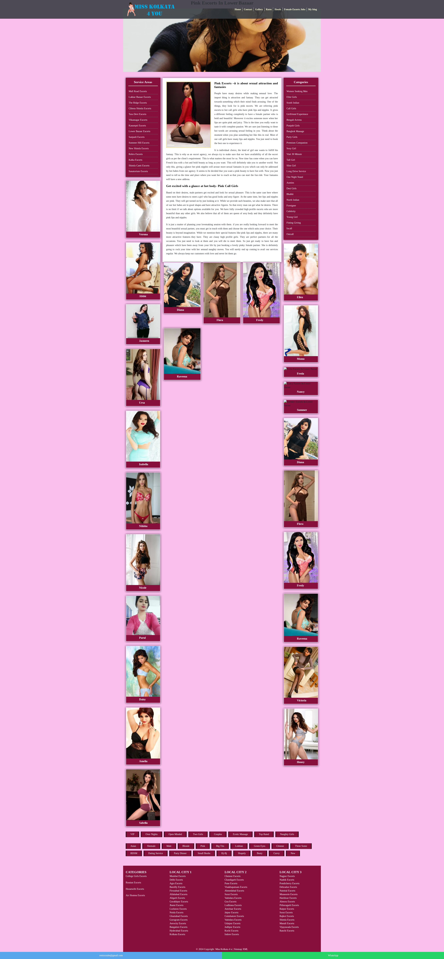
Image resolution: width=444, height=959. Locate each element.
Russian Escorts (133, 882)
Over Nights (151, 834)
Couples (218, 834)
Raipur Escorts (287, 909)
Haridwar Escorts (288, 898)
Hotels (278, 9)
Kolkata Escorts (177, 934)
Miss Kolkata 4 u (223, 949)
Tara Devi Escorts (137, 114)
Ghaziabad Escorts (179, 916)
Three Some (301, 846)
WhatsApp (333, 955)
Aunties (290, 182)
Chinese (280, 846)
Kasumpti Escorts (137, 125)
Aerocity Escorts (178, 923)
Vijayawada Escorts (289, 927)
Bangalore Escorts (178, 927)
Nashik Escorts (287, 879)
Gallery (259, 9)
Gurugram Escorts (178, 919)
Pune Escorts (231, 883)
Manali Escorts (287, 923)
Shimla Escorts (287, 919)
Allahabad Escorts (178, 894)
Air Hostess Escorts (135, 895)
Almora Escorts (287, 901)
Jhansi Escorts (176, 905)
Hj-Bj (224, 853)
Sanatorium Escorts (138, 171)
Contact (248, 9)
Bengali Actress (294, 120)
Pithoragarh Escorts (289, 905)
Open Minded (175, 834)
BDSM (133, 853)
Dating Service (155, 853)
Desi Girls (291, 188)
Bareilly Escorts (177, 887)
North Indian (293, 200)
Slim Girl (291, 165)
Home (238, 9)
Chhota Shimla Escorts (140, 108)
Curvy (277, 853)
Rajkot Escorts (287, 916)
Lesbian (239, 846)
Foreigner (291, 205)
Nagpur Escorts (287, 876)
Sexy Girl (291, 148)
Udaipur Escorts (232, 923)
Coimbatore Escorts (234, 916)
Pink (202, 846)
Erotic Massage (240, 834)
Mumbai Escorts (178, 876)
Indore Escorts (232, 934)
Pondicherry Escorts (289, 883)
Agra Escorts (176, 883)
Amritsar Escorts (233, 909)
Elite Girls (292, 97)
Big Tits (220, 846)
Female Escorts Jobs (294, 9)
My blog (312, 9)
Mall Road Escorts (138, 91)
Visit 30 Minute (294, 154)
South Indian (293, 102)
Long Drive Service (296, 171)
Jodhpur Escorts (232, 927)
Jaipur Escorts (231, 912)
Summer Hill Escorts (139, 142)
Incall (289, 228)
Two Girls (198, 834)
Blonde (185, 846)
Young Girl (292, 217)
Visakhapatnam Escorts (236, 887)
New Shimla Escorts (139, 148)
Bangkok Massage (295, 131)
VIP (132, 834)
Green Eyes (259, 846)
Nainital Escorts (287, 890)
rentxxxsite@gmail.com (111, 955)
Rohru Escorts (136, 154)
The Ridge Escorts (138, 102)
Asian (133, 846)
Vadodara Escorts (233, 898)
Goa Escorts (230, 901)
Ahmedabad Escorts (234, 890)
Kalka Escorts (135, 160)
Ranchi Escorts (287, 930)
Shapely (242, 853)
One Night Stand (295, 177)
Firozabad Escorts (178, 890)
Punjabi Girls (293, 125)
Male (168, 846)
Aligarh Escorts (177, 898)
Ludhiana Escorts (233, 905)
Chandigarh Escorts (234, 879)
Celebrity (291, 211)
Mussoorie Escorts (288, 894)
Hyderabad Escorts (179, 930)
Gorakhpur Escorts (179, 901)
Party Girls (292, 137)
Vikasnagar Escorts (138, 120)
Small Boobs (204, 853)
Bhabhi (290, 194)
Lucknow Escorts (178, 909)
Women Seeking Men (297, 91)
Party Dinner (180, 853)
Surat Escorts (231, 894)
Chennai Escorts (232, 876)
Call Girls (291, 108)
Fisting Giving (294, 222)
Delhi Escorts (176, 879)
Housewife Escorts (135, 889)
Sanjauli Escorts (136, 137)
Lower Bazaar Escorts (139, 131)
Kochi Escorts (231, 930)
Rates (269, 9)
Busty (259, 853)
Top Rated (264, 834)
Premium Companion (297, 142)
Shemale (151, 846)
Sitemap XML (241, 949)
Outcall (290, 234)
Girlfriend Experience (297, 114)
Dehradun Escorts (288, 887)
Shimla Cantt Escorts (139, 165)
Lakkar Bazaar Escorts (140, 97)
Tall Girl (291, 160)
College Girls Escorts (136, 876)
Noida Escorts (176, 912)
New (293, 853)
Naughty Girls (287, 834)
